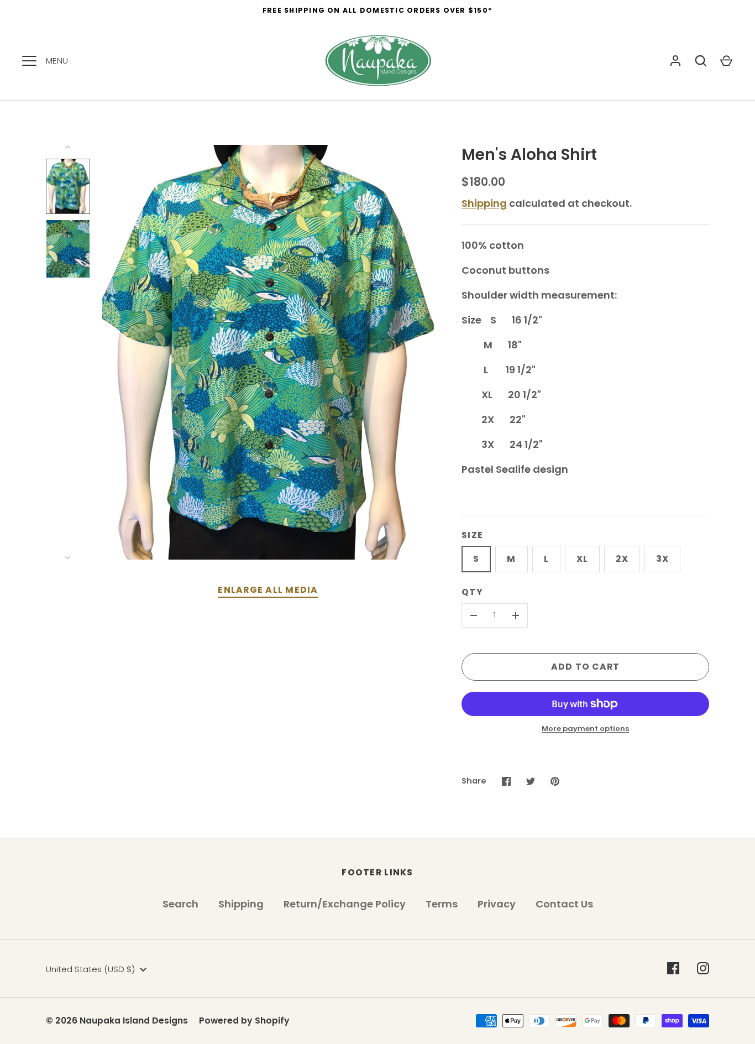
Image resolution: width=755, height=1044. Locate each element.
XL (582, 558)
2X (622, 558)
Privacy (497, 904)
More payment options (585, 728)
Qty (472, 592)
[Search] (701, 61)
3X (662, 558)
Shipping (484, 203)
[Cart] (726, 61)
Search (180, 904)
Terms (442, 904)
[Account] (675, 61)
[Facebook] (673, 968)
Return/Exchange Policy (345, 904)
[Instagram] (703, 968)
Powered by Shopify (244, 1020)
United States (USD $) (90, 969)
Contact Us (564, 904)
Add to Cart (585, 666)
